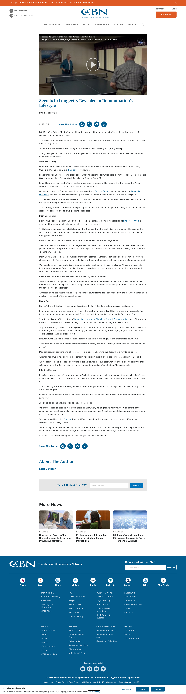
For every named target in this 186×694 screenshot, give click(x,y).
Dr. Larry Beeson (102, 191)
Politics (45, 650)
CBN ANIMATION (105, 626)
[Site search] (142, 25)
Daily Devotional (77, 596)
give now (166, 14)
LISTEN (118, 24)
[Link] (104, 124)
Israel (44, 638)
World (44, 634)
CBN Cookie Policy (89, 682)
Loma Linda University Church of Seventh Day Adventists (101, 319)
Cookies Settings (125, 682)
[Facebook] (82, 124)
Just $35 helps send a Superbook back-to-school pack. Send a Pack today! (52, 3)
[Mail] (96, 124)
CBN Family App (77, 653)
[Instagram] (96, 668)
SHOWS (73, 626)
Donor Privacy (74, 682)
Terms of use (48, 682)
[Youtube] (82, 668)
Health (44, 642)
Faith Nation (75, 641)
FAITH (86, 24)
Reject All (142, 689)
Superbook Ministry (106, 630)
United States (48, 630)
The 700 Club (51, 24)
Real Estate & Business (103, 616)
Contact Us (160, 9)
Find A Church (76, 608)
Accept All (158, 689)
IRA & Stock (102, 604)
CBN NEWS (71, 24)
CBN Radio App (132, 638)
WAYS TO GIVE (104, 592)
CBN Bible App (76, 616)
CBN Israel (46, 600)
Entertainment (48, 646)
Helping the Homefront (47, 605)
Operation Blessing (50, 596)
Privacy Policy (61, 682)
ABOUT (131, 24)
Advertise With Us (133, 604)
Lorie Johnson (48, 112)
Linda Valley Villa (131, 221)
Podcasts (128, 634)
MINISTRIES (47, 592)
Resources (74, 612)
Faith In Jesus (76, 604)
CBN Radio (129, 630)
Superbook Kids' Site (106, 641)
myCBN (137, 682)
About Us (128, 612)
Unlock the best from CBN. (72, 485)
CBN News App (49, 654)
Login (174, 9)
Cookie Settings (127, 689)
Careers (128, 608)
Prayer (72, 600)
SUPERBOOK (102, 24)
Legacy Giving (103, 600)
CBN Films (46, 611)
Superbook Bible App (104, 635)
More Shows (75, 649)
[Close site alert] (175, 3)
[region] (93, 689)
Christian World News (76, 635)
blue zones (73, 170)
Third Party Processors (107, 682)
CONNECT (129, 592)
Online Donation (104, 596)
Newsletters (130, 596)
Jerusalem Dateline (78, 645)
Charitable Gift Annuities (103, 609)
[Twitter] (89, 124)
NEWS (44, 626)
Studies (67, 419)
